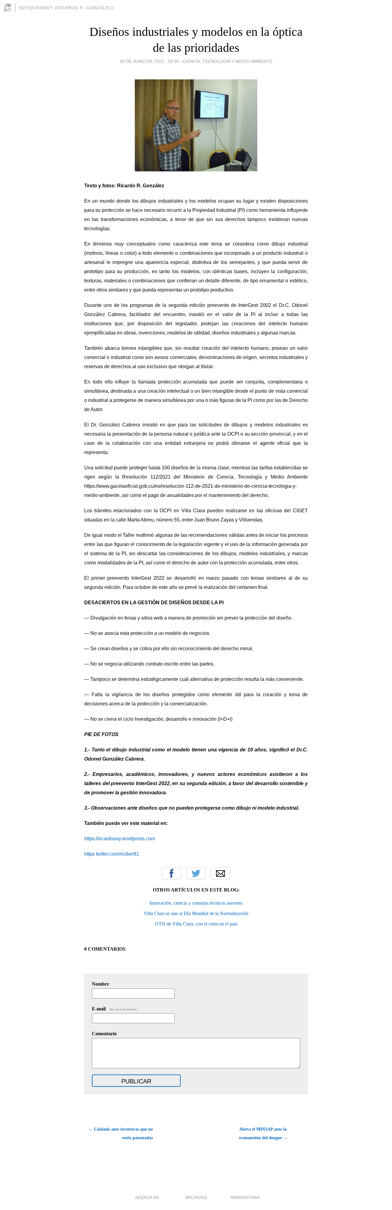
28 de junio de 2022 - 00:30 (149, 61)
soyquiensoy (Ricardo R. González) (66, 7)
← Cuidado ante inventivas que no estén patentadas (121, 1133)
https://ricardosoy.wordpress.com (119, 838)
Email (220, 873)
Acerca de (147, 1197)
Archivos (196, 1197)
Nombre (100, 984)
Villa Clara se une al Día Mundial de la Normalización (196, 913)
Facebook (171, 873)
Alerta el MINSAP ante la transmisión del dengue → (263, 1133)
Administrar (245, 1197)
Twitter (196, 873)
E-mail (115, 1008)
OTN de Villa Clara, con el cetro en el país (196, 923)
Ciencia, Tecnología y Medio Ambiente (227, 61)
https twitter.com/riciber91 (111, 854)
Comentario (104, 1033)
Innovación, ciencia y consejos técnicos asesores (196, 903)
